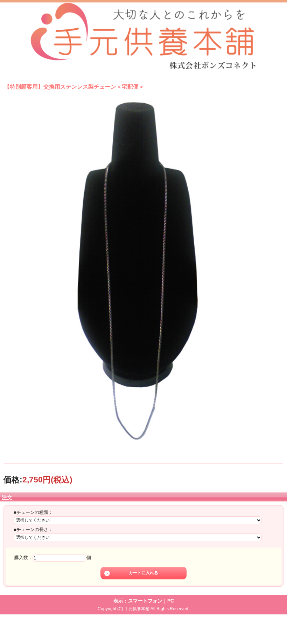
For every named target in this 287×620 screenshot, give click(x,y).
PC (170, 601)
